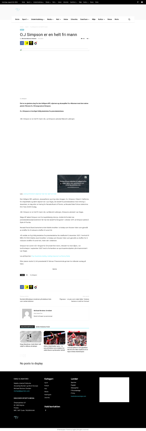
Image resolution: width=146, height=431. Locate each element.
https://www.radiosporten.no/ (36, 43)
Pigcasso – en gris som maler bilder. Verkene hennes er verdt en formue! (74, 300)
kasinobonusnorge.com (78, 396)
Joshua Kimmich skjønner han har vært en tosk (39, 194)
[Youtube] (142, 2)
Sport (26, 27)
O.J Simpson (33, 275)
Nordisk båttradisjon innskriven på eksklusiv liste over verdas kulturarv (35, 300)
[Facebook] (138, 2)
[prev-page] (21, 355)
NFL (27, 275)
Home (21, 27)
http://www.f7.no (38, 313)
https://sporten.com (27, 43)
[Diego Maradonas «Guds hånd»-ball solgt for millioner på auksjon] (31, 336)
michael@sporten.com (22, 391)
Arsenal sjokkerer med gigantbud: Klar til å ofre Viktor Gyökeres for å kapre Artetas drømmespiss (77, 349)
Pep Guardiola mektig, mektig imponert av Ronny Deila (50, 256)
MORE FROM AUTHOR (43, 327)
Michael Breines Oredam (29, 38)
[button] (129, 19)
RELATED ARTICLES (27, 327)
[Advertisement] (110, 45)
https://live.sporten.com (31, 43)
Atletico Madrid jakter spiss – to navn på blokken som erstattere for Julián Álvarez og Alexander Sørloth (54, 348)
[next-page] (24, 355)
